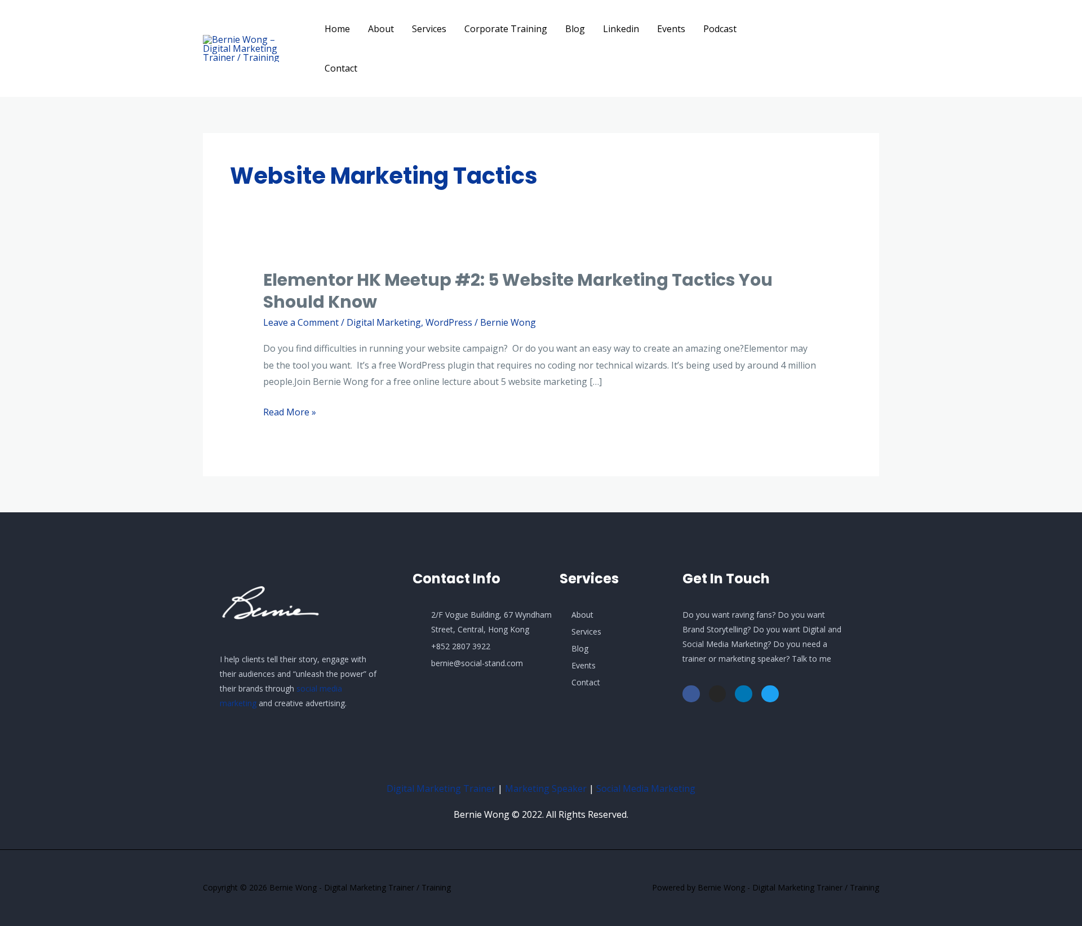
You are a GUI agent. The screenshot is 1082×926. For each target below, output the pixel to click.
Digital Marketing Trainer (441, 788)
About (381, 29)
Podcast (720, 29)
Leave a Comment (301, 322)
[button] (839, 48)
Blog (575, 29)
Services (429, 29)
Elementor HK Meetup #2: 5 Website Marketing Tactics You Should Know (518, 291)
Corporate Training (505, 29)
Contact (341, 68)
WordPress (448, 322)
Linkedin (621, 29)
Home (337, 29)
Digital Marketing (384, 322)
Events (671, 29)
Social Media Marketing (645, 788)
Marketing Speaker (546, 788)
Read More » (289, 412)
